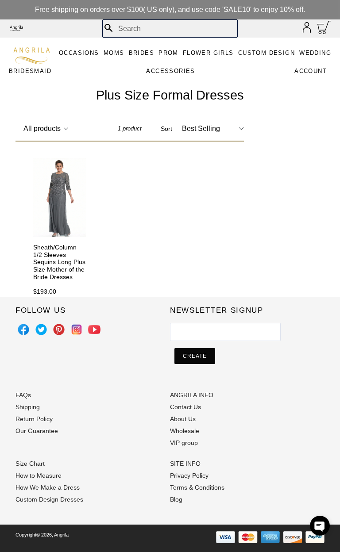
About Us (183, 418)
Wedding (315, 53)
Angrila (61, 534)
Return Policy (34, 418)
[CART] (324, 29)
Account (310, 71)
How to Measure (38, 475)
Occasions (79, 53)
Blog (176, 499)
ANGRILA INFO (191, 395)
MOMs (114, 53)
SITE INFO (185, 463)
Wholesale (184, 430)
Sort (166, 128)
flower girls (208, 53)
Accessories (170, 71)
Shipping (27, 406)
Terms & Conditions (197, 487)
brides (141, 53)
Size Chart (30, 463)
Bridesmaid (30, 71)
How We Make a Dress (47, 487)
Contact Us (185, 406)
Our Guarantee (36, 430)
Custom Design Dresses (49, 499)
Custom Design (266, 53)
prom (168, 53)
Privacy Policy (189, 475)
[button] (320, 526)
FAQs (23, 395)
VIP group (184, 442)
